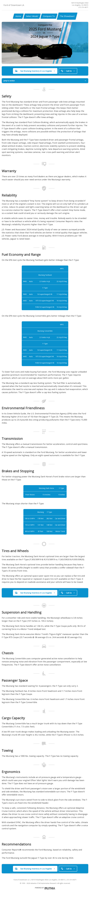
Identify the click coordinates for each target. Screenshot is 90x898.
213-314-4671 (83, 7)
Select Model (32, 16)
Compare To (49, 16)
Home (18, 16)
